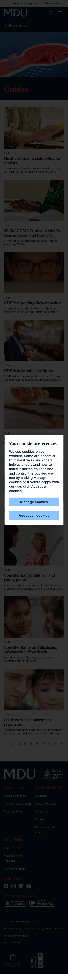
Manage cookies (34, 502)
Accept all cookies (34, 515)
